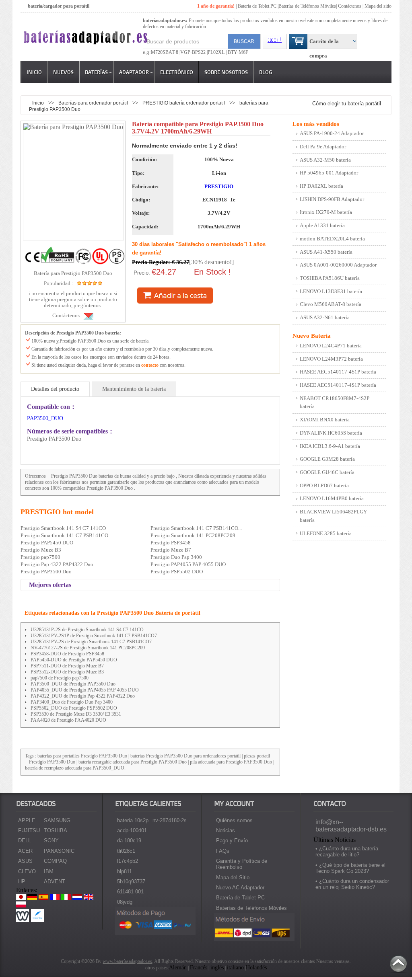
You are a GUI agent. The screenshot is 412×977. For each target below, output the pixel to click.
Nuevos (63, 72)
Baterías (96, 72)
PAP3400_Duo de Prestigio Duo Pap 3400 (72, 702)
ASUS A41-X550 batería (326, 252)
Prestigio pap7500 (40, 557)
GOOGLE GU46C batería (327, 472)
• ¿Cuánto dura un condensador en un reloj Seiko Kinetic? (352, 884)
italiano (235, 968)
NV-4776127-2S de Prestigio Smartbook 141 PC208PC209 (88, 648)
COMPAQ (55, 861)
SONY (51, 840)
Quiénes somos (234, 820)
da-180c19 (129, 840)
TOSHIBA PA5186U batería (330, 278)
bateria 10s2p (132, 820)
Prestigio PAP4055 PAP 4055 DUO (188, 564)
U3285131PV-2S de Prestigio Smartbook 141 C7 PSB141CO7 (91, 641)
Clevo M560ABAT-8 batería (330, 304)
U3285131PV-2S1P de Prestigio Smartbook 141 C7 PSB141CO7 (94, 635)
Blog (265, 72)
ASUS (25, 861)
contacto (150, 365)
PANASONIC (59, 851)
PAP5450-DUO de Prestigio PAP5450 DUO (74, 660)
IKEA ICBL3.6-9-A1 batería (330, 446)
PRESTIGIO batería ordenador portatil (184, 102)
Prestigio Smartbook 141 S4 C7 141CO (63, 528)
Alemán (178, 968)
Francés (198, 968)
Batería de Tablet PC (257, 6)
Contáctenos (349, 6)
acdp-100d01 (132, 830)
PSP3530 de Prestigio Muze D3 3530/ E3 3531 (76, 714)
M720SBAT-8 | (165, 52)
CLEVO (27, 871)
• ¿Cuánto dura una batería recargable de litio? (346, 852)
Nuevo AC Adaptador (240, 888)
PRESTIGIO (218, 186)
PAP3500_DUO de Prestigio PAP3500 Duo (73, 684)
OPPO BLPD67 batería (324, 485)
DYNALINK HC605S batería (331, 433)
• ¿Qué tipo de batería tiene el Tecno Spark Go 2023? (350, 868)
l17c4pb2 (127, 861)
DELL (24, 840)
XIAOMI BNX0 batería (325, 420)
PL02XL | (217, 52)
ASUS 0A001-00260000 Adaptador (338, 265)
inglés (217, 968)
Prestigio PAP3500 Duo (74, 476)
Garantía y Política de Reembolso (241, 864)
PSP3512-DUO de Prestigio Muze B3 (67, 672)
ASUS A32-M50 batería (325, 160)
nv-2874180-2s (169, 820)
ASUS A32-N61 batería (325, 317)
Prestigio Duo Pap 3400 (176, 557)
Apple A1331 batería (322, 225)
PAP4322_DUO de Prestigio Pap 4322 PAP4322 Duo (83, 696)
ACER (25, 851)
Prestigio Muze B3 (41, 550)
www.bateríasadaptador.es (127, 961)
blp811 (124, 871)
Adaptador (134, 72)
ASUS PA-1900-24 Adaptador (332, 133)
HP (21, 881)
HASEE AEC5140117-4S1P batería (338, 372)
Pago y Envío (232, 840)
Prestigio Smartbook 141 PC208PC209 (192, 535)
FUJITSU (29, 830)
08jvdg (124, 902)
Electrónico (176, 72)
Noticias (225, 830)
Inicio (34, 72)
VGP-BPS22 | (194, 52)
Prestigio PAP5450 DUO (47, 543)
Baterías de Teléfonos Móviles (307, 6)
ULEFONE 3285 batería (326, 533)
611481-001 (130, 892)
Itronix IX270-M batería (326, 212)
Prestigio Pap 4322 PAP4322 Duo (57, 564)
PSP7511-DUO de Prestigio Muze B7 (67, 666)
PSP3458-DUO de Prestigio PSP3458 (67, 654)
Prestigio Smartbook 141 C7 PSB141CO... (196, 528)
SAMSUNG (57, 820)
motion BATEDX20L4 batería (332, 239)
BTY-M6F (237, 52)
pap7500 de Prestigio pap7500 (60, 678)
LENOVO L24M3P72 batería (331, 359)
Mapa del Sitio (232, 877)
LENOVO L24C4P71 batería (331, 346)
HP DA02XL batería (321, 186)
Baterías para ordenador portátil (93, 102)
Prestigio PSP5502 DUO (176, 572)
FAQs (222, 851)
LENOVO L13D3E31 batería (331, 291)
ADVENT (54, 881)
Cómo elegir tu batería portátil (346, 104)
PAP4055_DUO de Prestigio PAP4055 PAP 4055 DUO (85, 690)
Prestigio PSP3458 (170, 543)
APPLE (26, 820)
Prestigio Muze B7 (170, 550)
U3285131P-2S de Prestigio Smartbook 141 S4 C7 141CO (87, 629)
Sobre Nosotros (226, 72)
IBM (49, 871)
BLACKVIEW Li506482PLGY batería (333, 516)
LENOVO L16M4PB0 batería (332, 498)
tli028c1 (126, 851)
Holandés (256, 968)
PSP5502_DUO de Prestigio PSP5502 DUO (74, 708)
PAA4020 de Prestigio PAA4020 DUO (68, 720)
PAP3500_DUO (45, 418)
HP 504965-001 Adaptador (329, 173)
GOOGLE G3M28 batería (327, 459)
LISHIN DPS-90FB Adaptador (332, 199)
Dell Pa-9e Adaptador (323, 147)
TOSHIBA (55, 830)
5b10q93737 (131, 881)
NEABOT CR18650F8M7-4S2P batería (334, 402)
